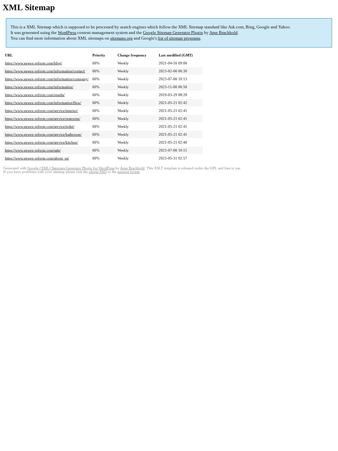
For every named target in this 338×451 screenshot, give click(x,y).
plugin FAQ (98, 172)
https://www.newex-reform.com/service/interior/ (41, 111)
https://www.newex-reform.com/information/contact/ (45, 71)
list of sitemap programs (179, 38)
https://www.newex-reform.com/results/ (35, 95)
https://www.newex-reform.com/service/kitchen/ (41, 142)
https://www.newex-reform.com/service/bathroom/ (43, 134)
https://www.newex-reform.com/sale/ (33, 150)
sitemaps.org (121, 38)
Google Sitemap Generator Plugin (173, 32)
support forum (129, 172)
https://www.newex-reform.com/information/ (39, 87)
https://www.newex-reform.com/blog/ (33, 63)
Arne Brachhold (223, 32)
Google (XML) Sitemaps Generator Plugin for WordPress (71, 168)
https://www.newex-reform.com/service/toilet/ (39, 126)
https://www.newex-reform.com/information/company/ (46, 79)
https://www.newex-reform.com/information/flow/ (43, 103)
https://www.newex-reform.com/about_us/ (37, 158)
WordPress (67, 32)
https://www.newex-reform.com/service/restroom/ (42, 119)
